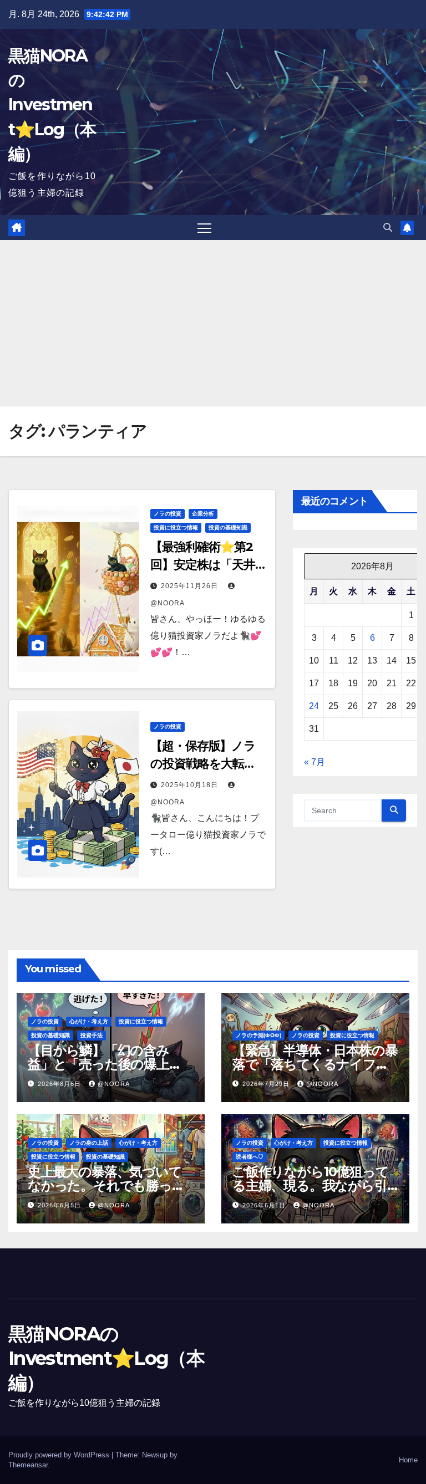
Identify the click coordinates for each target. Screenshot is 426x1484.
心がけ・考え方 (88, 1021)
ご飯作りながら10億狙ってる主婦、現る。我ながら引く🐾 (310, 1185)
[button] (387, 227)
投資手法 (91, 1035)
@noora (114, 1083)
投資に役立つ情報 (176, 527)
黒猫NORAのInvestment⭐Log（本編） (51, 104)
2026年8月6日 (60, 1083)
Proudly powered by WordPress (59, 1455)
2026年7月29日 (267, 1083)
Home (408, 1460)
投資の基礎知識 (228, 527)
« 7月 (314, 762)
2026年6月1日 (265, 1205)
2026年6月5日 (60, 1205)
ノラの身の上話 (88, 1143)
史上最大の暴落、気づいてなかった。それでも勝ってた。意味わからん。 (106, 1185)
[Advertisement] (213, 323)
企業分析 (203, 514)
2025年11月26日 (190, 586)
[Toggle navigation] (204, 227)
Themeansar (28, 1465)
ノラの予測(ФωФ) (258, 1035)
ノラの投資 (167, 514)
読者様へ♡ (249, 1157)
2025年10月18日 (190, 785)
